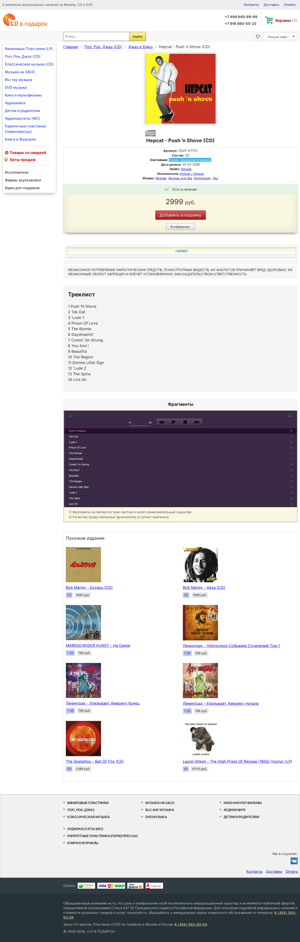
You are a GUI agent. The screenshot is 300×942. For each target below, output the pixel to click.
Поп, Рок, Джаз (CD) (23, 56)
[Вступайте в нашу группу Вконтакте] (294, 860)
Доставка (271, 5)
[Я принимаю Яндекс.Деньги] (135, 885)
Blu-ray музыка (18, 79)
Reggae (161, 178)
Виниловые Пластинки (88, 803)
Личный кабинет (279, 37)
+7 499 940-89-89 (241, 17)
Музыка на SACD (20, 72)
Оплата (289, 5)
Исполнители (16, 172)
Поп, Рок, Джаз (80, 810)
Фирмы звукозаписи (23, 180)
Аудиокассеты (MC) (22, 118)
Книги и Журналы (20, 139)
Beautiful (74, 475)
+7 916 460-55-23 (240, 23)
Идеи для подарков (22, 188)
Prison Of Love (77, 447)
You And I (74, 470)
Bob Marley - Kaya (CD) (204, 587)
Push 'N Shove (77, 430)
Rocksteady (202, 178)
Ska (215, 178)
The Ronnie (75, 453)
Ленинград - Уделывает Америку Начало (221, 703)
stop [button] (185, 422)
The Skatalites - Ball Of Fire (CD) (95, 761)
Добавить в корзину (180, 215)
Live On (73, 503)
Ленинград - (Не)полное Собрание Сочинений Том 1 (231, 645)
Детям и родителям (22, 110)
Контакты (251, 5)
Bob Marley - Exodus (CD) (89, 587)
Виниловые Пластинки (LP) (29, 48)
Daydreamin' (76, 458)
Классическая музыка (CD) (29, 64)
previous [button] (162, 422)
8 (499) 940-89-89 (191, 924)
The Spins (74, 498)
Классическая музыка (88, 817)
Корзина (286, 20)
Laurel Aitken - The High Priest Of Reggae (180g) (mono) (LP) (237, 761)
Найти (137, 36)
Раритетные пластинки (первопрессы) (25, 129)
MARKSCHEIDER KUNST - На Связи (98, 645)
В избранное (180, 227)
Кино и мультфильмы (23, 95)
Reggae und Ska (180, 178)
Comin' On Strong (79, 464)
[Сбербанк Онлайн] (86, 885)
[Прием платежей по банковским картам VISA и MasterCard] (111, 885)
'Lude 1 (73, 442)
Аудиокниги (15, 103)
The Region (75, 481)
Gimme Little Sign (79, 487)
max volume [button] (150, 422)
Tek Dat (73, 436)
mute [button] (131, 422)
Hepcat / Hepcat (192, 174)
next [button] (197, 422)
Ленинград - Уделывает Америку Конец (102, 703)
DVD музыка (16, 87)
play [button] (180, 379)
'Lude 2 (73, 492)
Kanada (186, 169)
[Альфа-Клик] (154, 885)
